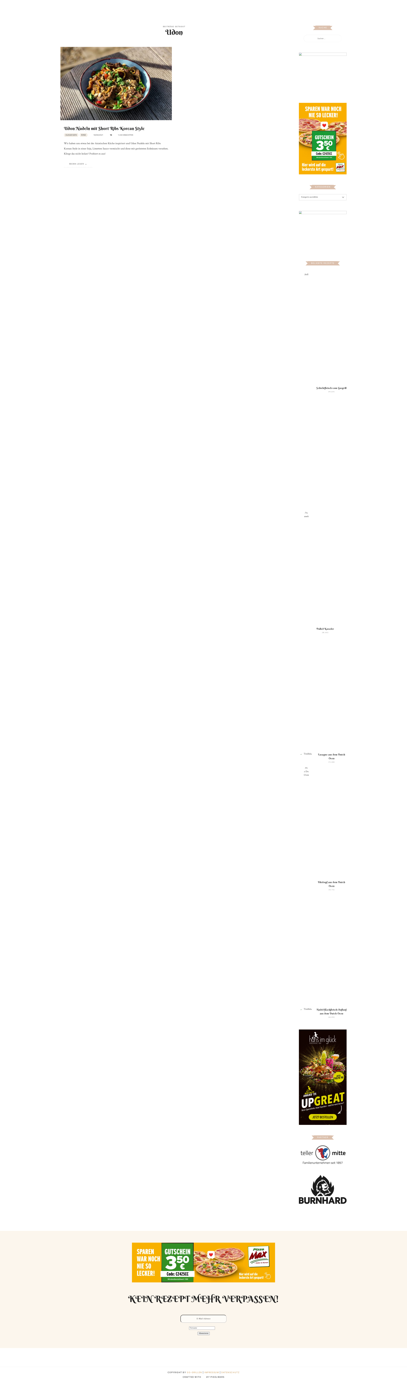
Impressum (212, 1372)
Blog (165, 7)
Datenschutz (230, 1372)
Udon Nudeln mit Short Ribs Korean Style (104, 128)
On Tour (229, 7)
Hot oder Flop (211, 7)
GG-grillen (194, 1372)
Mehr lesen (76, 164)
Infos (242, 7)
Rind (83, 135)
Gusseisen (71, 135)
